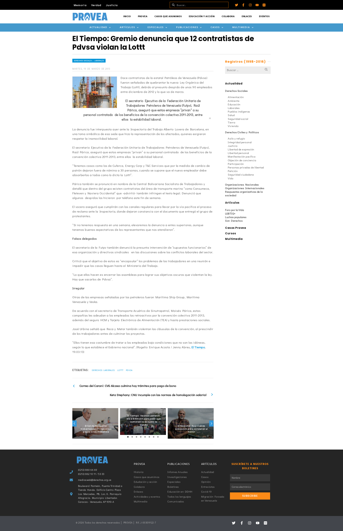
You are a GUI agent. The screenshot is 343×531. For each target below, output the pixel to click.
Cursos (230, 233)
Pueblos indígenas (239, 111)
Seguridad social (238, 119)
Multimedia (241, 27)
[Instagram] (250, 5)
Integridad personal (240, 142)
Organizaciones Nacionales (242, 184)
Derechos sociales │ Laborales (89, 61)
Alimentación (236, 97)
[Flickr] (264, 5)
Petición (233, 171)
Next (211, 423)
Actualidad (98, 27)
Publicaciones (187, 27)
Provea (142, 16)
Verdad (96, 5)
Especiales (156, 27)
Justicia (112, 5)
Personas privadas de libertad (246, 167)
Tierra (231, 122)
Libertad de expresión (241, 149)
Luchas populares (235, 217)
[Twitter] (236, 5)
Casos (215, 27)
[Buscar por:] (248, 70)
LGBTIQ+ (230, 213)
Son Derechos (234, 220)
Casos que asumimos (168, 16)
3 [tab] (136, 437)
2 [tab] (132, 437)
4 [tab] (141, 437)
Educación (234, 104)
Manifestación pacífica (241, 156)
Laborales (234, 108)
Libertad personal (238, 153)
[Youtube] (257, 5)
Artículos (127, 27)
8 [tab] (158, 437)
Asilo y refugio (236, 138)
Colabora (228, 16)
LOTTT (120, 370)
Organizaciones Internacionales (244, 188)
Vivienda (233, 126)
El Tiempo (198, 347)
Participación (236, 164)
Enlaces (247, 16)
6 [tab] (149, 437)
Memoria (80, 5)
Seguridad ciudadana (241, 174)
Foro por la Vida (234, 210)
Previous (74, 423)
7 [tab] (153, 437)
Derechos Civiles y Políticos (242, 132)
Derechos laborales (103, 370)
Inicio (127, 16)
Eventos (264, 16)
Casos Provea (235, 228)
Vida (230, 178)
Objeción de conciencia (242, 160)
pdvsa (129, 370)
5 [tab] (145, 437)
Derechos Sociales (236, 91)
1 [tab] (128, 437)
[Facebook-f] (243, 5)
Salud (231, 115)
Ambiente (233, 101)
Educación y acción (202, 16)
